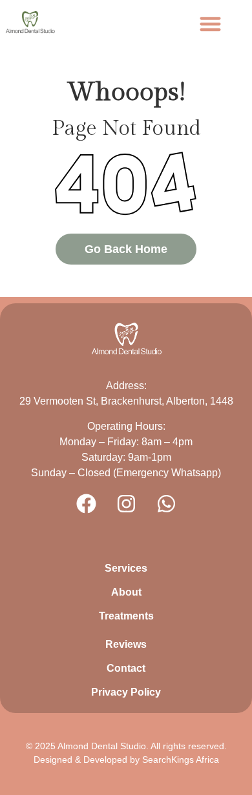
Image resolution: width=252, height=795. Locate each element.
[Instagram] (126, 503)
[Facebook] (86, 503)
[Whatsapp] (166, 503)
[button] (210, 23)
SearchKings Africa (180, 759)
